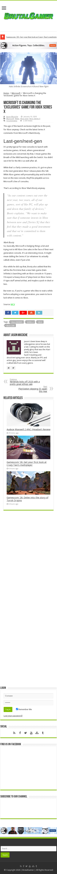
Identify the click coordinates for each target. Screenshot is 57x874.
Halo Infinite (17, 322)
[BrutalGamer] (28, 15)
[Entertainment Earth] (28, 45)
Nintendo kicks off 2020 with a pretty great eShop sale (25, 381)
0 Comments (11, 121)
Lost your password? (13, 716)
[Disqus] (28, 559)
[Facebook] (19, 733)
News (17, 119)
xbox (40, 322)
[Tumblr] (42, 733)
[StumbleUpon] (37, 733)
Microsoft (16, 93)
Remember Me (25, 709)
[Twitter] (25, 733)
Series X (30, 322)
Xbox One (24, 119)
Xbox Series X (34, 119)
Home (6, 93)
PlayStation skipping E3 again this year (32, 389)
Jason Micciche (12, 117)
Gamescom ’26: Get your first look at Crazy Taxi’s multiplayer (27, 463)
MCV (13, 304)
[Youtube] (31, 733)
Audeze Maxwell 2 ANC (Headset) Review (28, 429)
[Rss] (14, 733)
